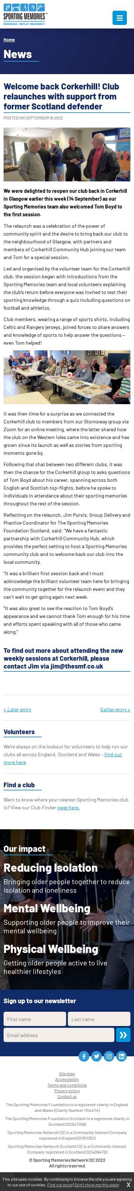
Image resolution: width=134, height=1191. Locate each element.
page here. (68, 807)
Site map (67, 1073)
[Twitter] (96, 1056)
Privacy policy (67, 1090)
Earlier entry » (115, 709)
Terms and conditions (67, 1084)
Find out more (60, 1184)
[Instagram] (109, 1056)
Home (9, 39)
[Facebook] (84, 1056)
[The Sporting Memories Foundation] (26, 14)
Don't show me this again (97, 1184)
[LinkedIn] (121, 1056)
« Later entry (17, 709)
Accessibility (67, 1079)
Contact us (67, 1096)
